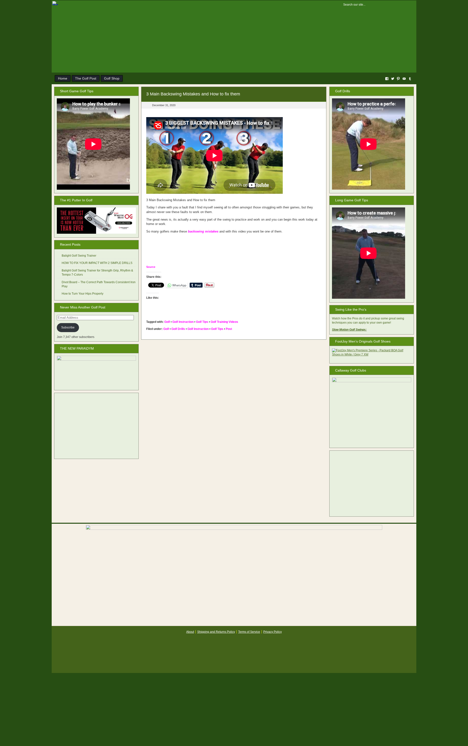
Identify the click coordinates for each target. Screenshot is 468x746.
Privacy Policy (272, 632)
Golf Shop (111, 78)
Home (62, 78)
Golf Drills (178, 329)
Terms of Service (249, 632)
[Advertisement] (96, 425)
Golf (167, 322)
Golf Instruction (183, 322)
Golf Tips (202, 322)
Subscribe (68, 327)
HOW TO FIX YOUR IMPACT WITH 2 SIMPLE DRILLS (97, 263)
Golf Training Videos (224, 322)
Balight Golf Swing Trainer (79, 255)
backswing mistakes (203, 231)
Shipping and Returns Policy (216, 632)
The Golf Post (85, 78)
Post (229, 329)
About (190, 632)
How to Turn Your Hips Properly (82, 293)
